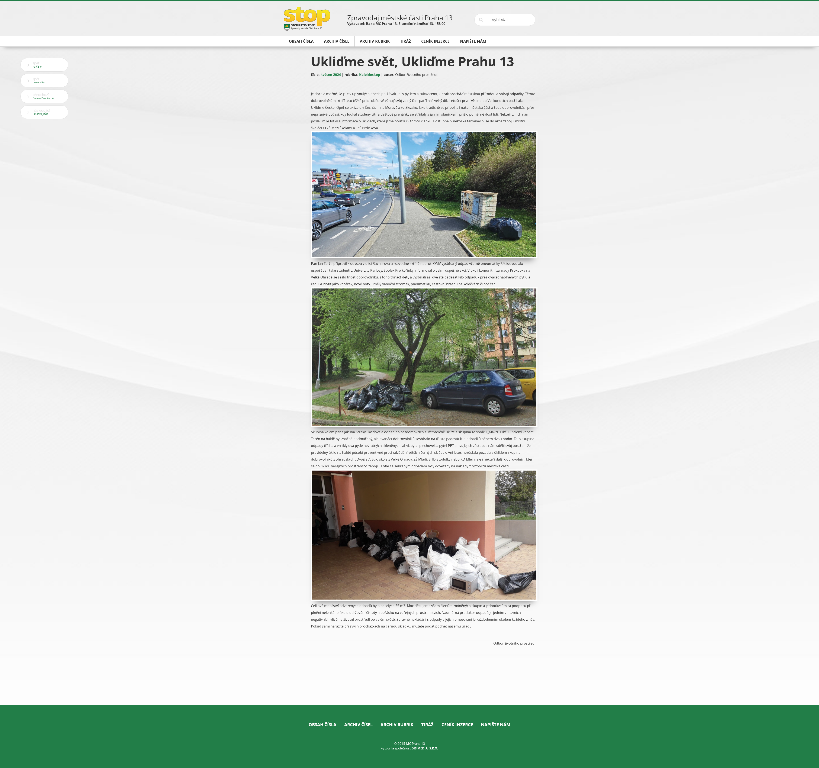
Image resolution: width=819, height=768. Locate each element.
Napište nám (495, 724)
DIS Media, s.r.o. (424, 748)
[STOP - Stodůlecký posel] (307, 29)
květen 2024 (331, 74)
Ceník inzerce (457, 724)
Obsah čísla (322, 724)
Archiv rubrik (396, 724)
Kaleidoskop (369, 74)
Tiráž (427, 724)
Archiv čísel (358, 724)
